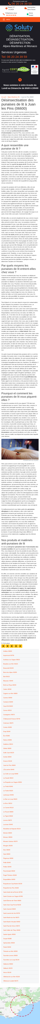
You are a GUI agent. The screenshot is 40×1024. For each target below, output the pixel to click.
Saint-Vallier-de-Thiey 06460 (11, 930)
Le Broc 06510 (7, 803)
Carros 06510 (7, 710)
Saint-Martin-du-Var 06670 (11, 917)
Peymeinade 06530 (9, 871)
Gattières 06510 (8, 744)
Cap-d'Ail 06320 (8, 706)
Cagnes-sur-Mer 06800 (10, 693)
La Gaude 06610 (8, 778)
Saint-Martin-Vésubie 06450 (11, 921)
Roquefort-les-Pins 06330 (11, 888)
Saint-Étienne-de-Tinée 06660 (12, 900)
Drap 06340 (6, 731)
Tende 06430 (7, 947)
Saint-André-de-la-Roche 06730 (12, 892)
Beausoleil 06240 (8, 668)
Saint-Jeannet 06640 (9, 909)
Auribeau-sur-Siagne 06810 (11, 659)
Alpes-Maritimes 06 (13, 97)
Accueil (3, 97)
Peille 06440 (7, 862)
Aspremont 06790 (8, 655)
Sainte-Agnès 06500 (9, 934)
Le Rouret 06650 (8, 812)
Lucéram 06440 (8, 824)
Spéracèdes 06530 (9, 943)
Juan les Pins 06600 (9, 765)
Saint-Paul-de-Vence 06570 (11, 926)
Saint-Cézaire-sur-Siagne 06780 (13, 896)
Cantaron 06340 (8, 702)
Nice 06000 (6, 850)
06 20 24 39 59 (11, 15)
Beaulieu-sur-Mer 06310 (10, 664)
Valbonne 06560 (8, 964)
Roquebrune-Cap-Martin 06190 (12, 883)
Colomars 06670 (8, 723)
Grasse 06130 (7, 761)
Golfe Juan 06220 (8, 752)
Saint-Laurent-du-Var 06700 (11, 913)
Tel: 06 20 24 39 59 (14, 56)
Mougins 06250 (8, 845)
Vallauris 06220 (7, 968)
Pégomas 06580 (8, 858)
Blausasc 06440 (8, 681)
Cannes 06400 (7, 697)
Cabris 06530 (7, 689)
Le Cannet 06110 (8, 807)
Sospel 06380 (7, 938)
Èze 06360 (6, 735)
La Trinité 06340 (8, 786)
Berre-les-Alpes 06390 (10, 672)
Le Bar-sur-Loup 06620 (10, 799)
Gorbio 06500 (7, 757)
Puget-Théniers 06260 (10, 875)
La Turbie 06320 (8, 790)
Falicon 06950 (7, 740)
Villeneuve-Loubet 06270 (10, 981)
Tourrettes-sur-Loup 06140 (11, 960)
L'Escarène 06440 (8, 769)
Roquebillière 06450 (9, 879)
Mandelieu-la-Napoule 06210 (12, 828)
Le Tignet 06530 (8, 816)
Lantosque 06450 (8, 795)
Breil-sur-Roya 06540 (9, 685)
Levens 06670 (7, 820)
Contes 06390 (7, 727)
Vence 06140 (7, 972)
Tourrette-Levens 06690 (10, 955)
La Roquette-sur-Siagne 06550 (12, 782)
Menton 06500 (7, 833)
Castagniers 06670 (9, 714)
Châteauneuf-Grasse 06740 (11, 719)
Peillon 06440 (7, 867)
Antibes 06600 (7, 651)
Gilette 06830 (7, 748)
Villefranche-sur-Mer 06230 (11, 976)
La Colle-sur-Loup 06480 (10, 774)
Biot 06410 (6, 676)
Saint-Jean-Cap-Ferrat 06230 (12, 905)
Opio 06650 (6, 854)
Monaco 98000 (7, 837)
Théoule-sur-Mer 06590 (10, 951)
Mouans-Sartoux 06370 (10, 841)
